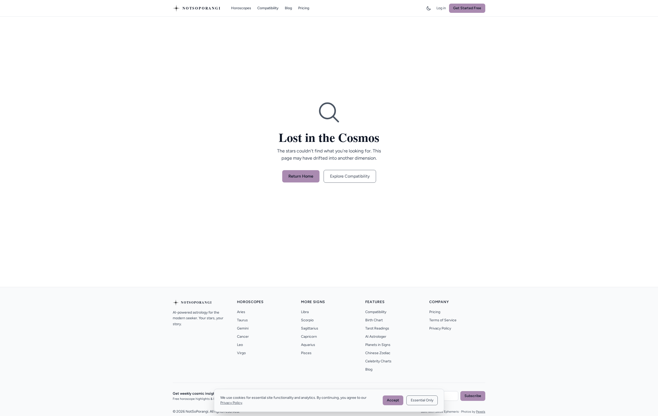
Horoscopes (241, 8)
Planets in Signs (377, 345)
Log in (441, 8)
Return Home (300, 176)
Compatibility (268, 8)
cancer (243, 336)
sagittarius (309, 328)
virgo (241, 353)
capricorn (309, 336)
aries (241, 312)
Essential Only (422, 400)
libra (305, 312)
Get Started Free (467, 8)
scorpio (307, 320)
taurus (242, 320)
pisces (306, 353)
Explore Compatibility (350, 176)
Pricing (303, 8)
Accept (393, 400)
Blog (288, 8)
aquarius (308, 345)
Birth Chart (374, 320)
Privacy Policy (440, 328)
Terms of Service (442, 320)
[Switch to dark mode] (428, 8)
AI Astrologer (375, 336)
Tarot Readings (377, 328)
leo (240, 345)
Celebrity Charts (378, 361)
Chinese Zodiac (377, 353)
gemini (243, 328)
